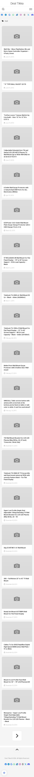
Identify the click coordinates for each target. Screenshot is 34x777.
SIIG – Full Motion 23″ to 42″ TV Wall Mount (16, 580)
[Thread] (24, 15)
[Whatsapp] (13, 15)
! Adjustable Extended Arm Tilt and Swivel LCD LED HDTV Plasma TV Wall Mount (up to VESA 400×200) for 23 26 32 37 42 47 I (17, 153)
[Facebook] (2, 15)
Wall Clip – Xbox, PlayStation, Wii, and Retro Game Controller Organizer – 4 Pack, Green (17, 51)
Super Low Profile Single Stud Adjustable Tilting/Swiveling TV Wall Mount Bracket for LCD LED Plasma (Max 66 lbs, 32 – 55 (16, 514)
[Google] (9, 15)
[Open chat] (4, 773)
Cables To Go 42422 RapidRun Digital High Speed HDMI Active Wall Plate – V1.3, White (17, 647)
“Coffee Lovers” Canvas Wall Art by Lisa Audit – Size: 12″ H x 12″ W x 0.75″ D (16, 117)
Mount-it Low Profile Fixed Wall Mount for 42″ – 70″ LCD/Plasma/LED (17, 681)
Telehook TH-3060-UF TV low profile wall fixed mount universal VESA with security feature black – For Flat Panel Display (17, 476)
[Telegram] (6, 15)
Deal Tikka (17, 3)
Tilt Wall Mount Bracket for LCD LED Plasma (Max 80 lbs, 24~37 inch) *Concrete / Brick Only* (16, 440)
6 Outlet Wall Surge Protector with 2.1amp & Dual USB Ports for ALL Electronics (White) (16, 190)
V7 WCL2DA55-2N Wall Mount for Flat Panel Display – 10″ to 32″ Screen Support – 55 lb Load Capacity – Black (17, 261)
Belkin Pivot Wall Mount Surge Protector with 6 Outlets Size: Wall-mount (16, 368)
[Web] (17, 15)
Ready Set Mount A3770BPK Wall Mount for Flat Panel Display (15, 613)
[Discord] (32, 15)
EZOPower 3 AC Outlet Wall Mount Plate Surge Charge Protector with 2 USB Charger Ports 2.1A (17, 225)
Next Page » (17, 736)
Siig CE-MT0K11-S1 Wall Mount (15, 548)
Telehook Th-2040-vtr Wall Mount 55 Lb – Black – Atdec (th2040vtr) (17, 296)
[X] (28, 15)
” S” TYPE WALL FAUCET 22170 (15, 84)
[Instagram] (21, 15)
